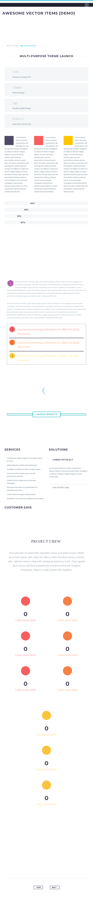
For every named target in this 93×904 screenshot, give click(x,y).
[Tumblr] (50, 871)
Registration (11, 20)
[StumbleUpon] (59, 871)
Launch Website (46, 414)
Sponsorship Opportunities (19, 26)
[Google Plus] (42, 871)
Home (7, 14)
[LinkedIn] (55, 871)
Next (54, 887)
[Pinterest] (46, 871)
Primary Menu (87, 5)
